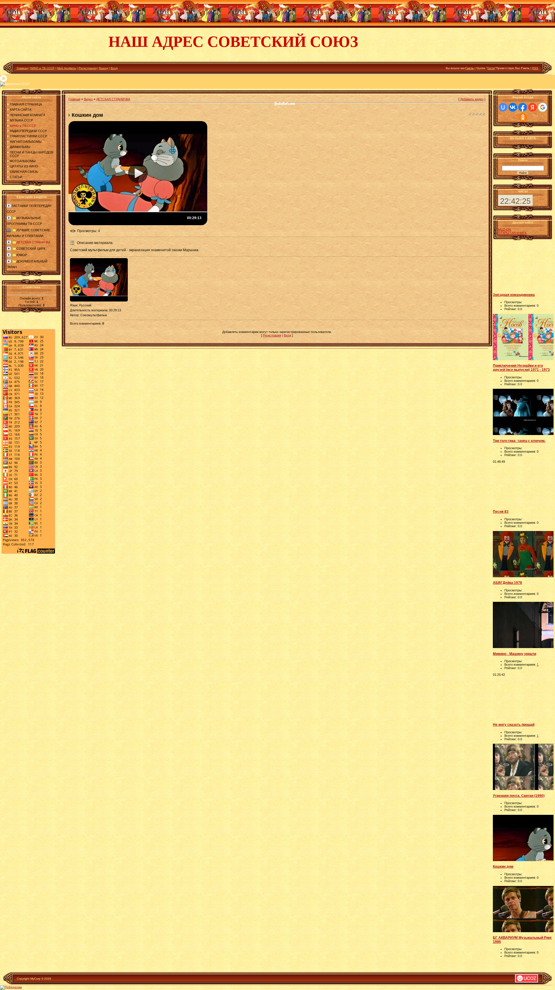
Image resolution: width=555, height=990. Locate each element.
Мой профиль (66, 68)
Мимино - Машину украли (514, 654)
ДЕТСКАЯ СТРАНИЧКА (33, 242)
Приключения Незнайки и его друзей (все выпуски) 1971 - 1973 (521, 368)
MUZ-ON (504, 229)
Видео (88, 99)
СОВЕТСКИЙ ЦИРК (30, 248)
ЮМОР (21, 255)
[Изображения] (99, 279)
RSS (535, 68)
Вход (114, 68)
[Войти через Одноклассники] (523, 117)
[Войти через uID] (503, 107)
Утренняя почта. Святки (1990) (519, 796)
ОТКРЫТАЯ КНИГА (512, 233)
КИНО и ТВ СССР (42, 68)
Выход (103, 68)
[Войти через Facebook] (522, 107)
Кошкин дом (503, 867)
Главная (22, 68)
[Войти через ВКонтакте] (512, 107)
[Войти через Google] (542, 107)
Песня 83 (500, 512)
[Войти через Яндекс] (532, 107)
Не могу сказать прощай (513, 725)
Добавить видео (472, 99)
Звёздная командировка (514, 295)
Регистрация (88, 68)
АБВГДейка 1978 (507, 583)
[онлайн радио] (284, 105)
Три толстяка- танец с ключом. (519, 441)
